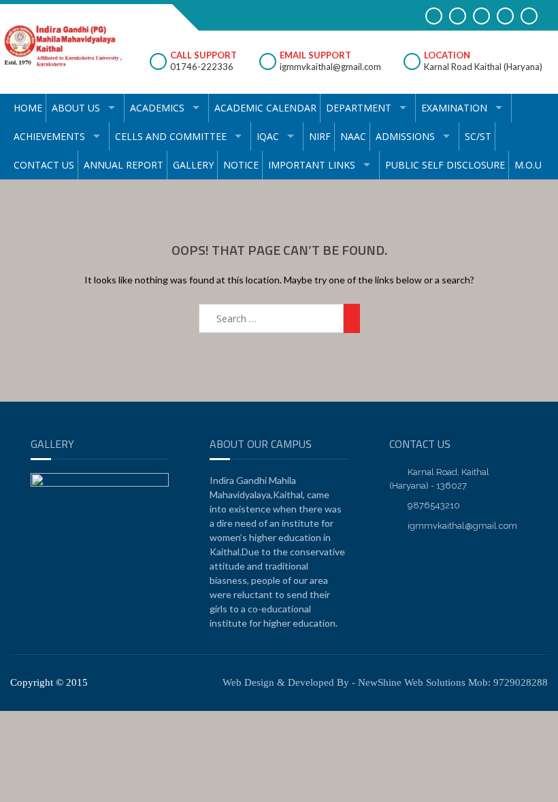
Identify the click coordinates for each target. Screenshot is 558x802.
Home (28, 107)
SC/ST (478, 136)
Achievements (49, 136)
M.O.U (528, 164)
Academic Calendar (265, 107)
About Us (76, 107)
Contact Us (44, 164)
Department (358, 107)
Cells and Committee (171, 136)
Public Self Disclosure (445, 164)
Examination (454, 107)
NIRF (320, 136)
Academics (157, 107)
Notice (241, 164)
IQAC (268, 136)
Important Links (311, 164)
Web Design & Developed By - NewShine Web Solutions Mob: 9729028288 (385, 682)
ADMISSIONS (405, 136)
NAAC (353, 136)
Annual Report (123, 164)
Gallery (193, 164)
